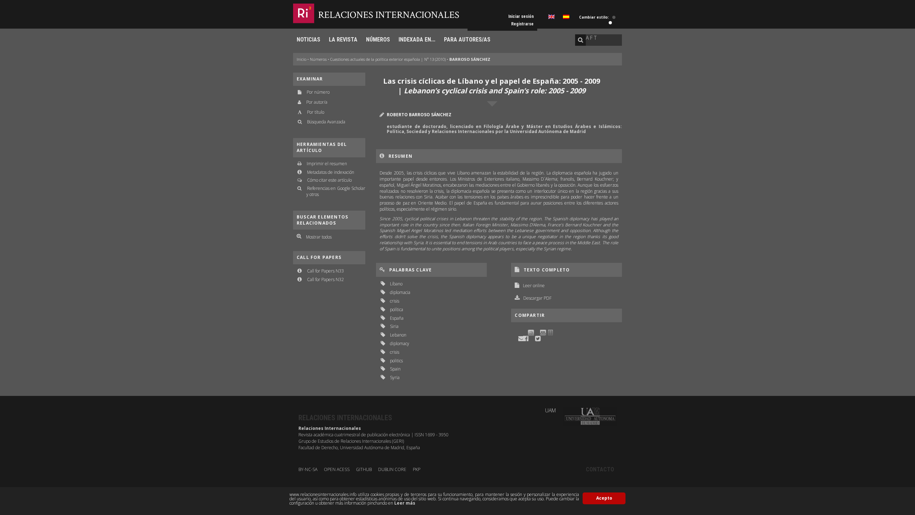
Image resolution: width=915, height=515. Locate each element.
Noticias (308, 39)
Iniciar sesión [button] (521, 16)
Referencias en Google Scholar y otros (335, 191)
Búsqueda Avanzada (326, 122)
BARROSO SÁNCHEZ (469, 59)
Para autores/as (467, 39)
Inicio (301, 59)
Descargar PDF (537, 298)
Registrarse (522, 23)
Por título (315, 112)
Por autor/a (316, 102)
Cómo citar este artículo (329, 180)
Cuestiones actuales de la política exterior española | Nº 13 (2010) (388, 59)
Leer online (534, 286)
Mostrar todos (319, 237)
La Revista (343, 39)
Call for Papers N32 (325, 279)
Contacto (600, 469)
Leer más (404, 503)
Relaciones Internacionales (388, 15)
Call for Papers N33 (325, 271)
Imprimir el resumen (327, 164)
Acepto (604, 498)
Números (378, 39)
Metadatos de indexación (330, 172)
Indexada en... (417, 39)
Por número (318, 92)
